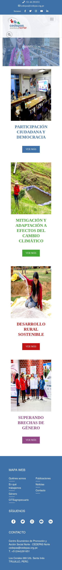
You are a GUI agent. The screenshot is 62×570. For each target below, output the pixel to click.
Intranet (17, 11)
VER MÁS (31, 149)
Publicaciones (43, 478)
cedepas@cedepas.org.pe (32, 5)
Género (13, 493)
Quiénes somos (17, 478)
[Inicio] (16, 23)
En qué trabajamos (15, 486)
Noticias (40, 484)
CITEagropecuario (19, 499)
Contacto (40, 490)
